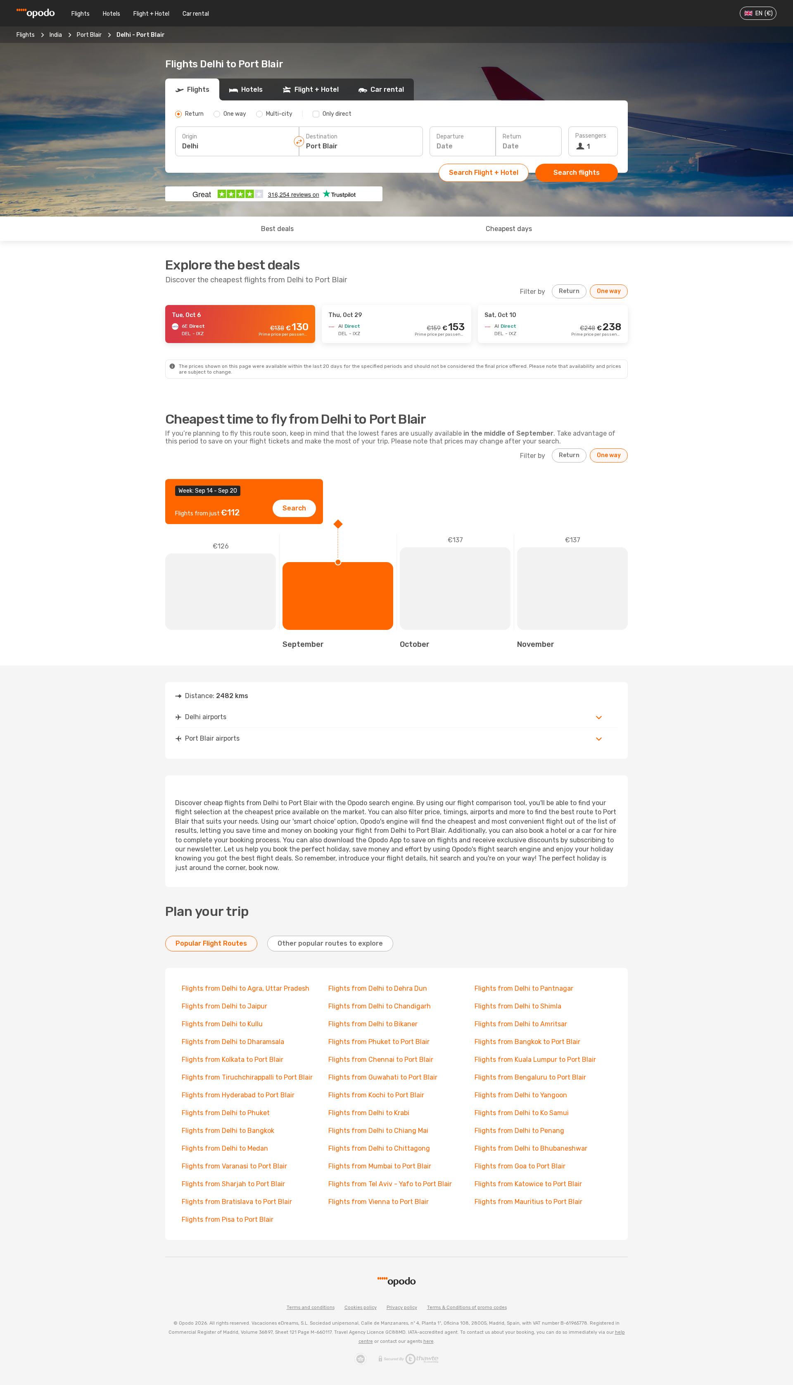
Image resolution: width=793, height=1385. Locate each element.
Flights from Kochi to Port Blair (376, 1095)
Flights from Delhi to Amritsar (521, 1024)
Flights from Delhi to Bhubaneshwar (531, 1148)
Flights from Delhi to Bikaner (373, 1024)
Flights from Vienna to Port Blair (378, 1202)
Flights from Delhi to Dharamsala (233, 1042)
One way (609, 291)
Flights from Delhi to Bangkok (228, 1131)
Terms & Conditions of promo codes (467, 1307)
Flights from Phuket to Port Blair (379, 1042)
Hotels (111, 13)
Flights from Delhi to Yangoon (521, 1095)
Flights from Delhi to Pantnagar (524, 988)
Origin (189, 136)
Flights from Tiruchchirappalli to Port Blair (247, 1077)
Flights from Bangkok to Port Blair (527, 1042)
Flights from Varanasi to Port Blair (234, 1166)
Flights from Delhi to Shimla (518, 1006)
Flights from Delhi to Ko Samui (522, 1113)
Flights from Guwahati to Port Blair (382, 1077)
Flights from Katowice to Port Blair (528, 1184)
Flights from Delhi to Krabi (368, 1113)
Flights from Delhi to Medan (225, 1148)
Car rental (196, 13)
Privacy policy (402, 1307)
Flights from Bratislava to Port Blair (237, 1202)
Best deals (277, 229)
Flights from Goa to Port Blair (520, 1166)
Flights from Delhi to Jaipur (224, 1006)
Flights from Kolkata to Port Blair (232, 1059)
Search (294, 508)
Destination (321, 136)
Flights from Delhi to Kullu (222, 1024)
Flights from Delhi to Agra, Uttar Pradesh (245, 988)
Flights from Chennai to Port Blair (380, 1059)
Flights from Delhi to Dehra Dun (377, 988)
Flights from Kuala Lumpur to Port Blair (535, 1059)
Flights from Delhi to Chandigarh (379, 1006)
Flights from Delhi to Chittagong (379, 1148)
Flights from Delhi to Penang (519, 1131)
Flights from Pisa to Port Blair (227, 1219)
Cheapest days (509, 229)
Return (512, 136)
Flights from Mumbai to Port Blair (379, 1166)
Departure (450, 136)
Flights (80, 13)
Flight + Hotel (151, 13)
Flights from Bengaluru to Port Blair (530, 1077)
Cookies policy (360, 1307)
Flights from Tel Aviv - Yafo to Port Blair (390, 1184)
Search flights (576, 172)
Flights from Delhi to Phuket (226, 1113)
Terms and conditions (311, 1307)
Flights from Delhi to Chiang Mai (378, 1131)
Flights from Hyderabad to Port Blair (238, 1095)
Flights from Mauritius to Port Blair (528, 1202)
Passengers (590, 135)
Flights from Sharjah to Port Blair (233, 1184)
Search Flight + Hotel (483, 172)
